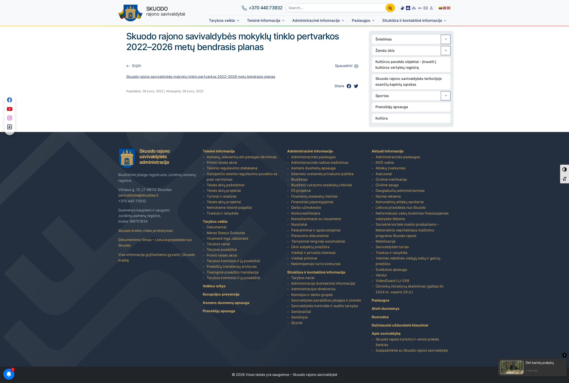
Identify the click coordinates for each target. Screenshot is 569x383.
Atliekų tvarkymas (390, 168)
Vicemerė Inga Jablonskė (227, 238)
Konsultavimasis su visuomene (316, 219)
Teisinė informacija (263, 20)
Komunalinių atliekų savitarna (400, 202)
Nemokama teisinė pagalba (229, 207)
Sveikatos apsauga (391, 269)
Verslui (381, 275)
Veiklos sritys (214, 286)
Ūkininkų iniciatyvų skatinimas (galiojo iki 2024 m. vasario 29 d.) (409, 289)
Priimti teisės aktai (222, 162)
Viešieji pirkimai (304, 258)
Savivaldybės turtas (392, 247)
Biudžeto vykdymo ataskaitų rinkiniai (321, 185)
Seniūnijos (299, 317)
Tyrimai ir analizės (221, 196)
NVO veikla (385, 162)
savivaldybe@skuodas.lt (138, 195)
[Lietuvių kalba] (441, 8)
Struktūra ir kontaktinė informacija (412, 20)
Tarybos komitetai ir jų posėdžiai (233, 278)
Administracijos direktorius (313, 289)
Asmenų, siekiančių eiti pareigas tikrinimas (242, 157)
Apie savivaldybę (386, 333)
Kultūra (381, 118)
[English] (445, 8)
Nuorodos (380, 317)
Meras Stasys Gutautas (226, 233)
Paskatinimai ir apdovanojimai (316, 230)
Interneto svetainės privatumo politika (322, 174)
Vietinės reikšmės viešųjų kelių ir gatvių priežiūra (408, 261)
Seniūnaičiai (301, 312)
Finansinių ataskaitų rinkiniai (314, 196)
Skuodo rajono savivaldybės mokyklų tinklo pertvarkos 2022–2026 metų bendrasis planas (200, 77)
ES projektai (301, 190)
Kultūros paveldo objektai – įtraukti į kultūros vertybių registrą (405, 64)
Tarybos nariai (218, 244)
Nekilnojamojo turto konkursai (316, 264)
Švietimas (383, 39)
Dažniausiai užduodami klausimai (400, 325)
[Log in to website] (431, 7)
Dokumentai (216, 227)
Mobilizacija (385, 241)
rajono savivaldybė (165, 11)
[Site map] (414, 7)
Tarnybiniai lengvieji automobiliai (318, 241)
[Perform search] (390, 8)
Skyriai (297, 323)
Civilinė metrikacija (391, 179)
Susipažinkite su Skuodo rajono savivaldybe (412, 350)
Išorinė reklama (388, 196)
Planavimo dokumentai (310, 236)
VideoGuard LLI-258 (392, 281)
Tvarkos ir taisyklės (222, 213)
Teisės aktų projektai (224, 190)
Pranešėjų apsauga (391, 107)
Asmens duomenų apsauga (226, 303)
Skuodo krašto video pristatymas (145, 231)
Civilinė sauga (387, 185)
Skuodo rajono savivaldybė (315, 375)
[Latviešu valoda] (449, 8)
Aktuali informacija (387, 151)
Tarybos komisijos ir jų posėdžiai (233, 261)
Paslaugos (361, 20)
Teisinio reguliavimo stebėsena (232, 168)
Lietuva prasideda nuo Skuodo (401, 207)
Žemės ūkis (385, 50)
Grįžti (136, 66)
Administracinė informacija (316, 20)
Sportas (382, 95)
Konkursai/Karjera (305, 213)
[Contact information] (425, 7)
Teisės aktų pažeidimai (225, 185)
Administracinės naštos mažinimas (319, 162)
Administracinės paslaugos (313, 157)
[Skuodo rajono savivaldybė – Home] (130, 13)
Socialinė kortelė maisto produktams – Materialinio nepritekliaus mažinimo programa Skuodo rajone (407, 230)
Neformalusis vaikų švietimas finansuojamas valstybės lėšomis (412, 216)
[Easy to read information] (408, 7)
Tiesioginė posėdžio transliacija (232, 272)
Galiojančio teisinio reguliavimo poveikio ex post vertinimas (242, 177)
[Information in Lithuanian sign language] (402, 7)
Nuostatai (299, 224)
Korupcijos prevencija (221, 294)
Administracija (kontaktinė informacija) (323, 283)
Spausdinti (344, 66)
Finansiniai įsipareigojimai (312, 202)
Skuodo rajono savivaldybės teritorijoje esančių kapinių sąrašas (408, 81)
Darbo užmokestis (306, 207)
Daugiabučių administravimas (400, 190)
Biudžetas (299, 179)
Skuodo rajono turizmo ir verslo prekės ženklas (407, 342)
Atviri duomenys (385, 308)
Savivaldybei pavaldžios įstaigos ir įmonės (326, 300)
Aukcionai (384, 174)
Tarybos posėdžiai (222, 249)
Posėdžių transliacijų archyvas (232, 266)
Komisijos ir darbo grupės (312, 295)
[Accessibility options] (420, 8)
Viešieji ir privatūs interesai (313, 253)
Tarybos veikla (222, 20)
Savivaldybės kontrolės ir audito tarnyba (324, 306)
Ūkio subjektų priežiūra (310, 247)
